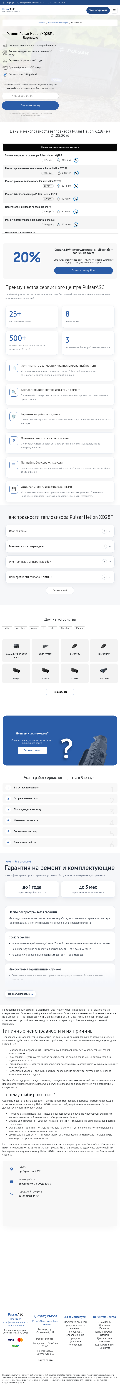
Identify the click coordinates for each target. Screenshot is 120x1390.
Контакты (104, 1341)
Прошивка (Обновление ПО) (21, 232)
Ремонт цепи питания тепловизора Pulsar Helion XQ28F (36, 168)
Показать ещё (60, 590)
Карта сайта (45, 1360)
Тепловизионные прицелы (74, 1336)
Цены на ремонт (104, 1331)
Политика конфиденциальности (15, 1321)
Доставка (104, 1325)
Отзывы (104, 1334)
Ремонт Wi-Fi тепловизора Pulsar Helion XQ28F (31, 194)
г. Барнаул (9, 3)
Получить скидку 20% (83, 270)
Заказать (76, 160)
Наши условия (16, 1325)
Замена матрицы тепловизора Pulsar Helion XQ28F (33, 155)
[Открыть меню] (114, 10)
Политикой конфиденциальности (36, 115)
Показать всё (60, 691)
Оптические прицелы (75, 1322)
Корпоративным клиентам (104, 1346)
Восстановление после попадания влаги (28, 206)
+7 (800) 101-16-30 (58, 3)
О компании (104, 1322)
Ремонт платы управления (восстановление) (30, 219)
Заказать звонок (32, 750)
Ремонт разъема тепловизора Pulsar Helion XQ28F (33, 181)
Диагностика (104, 1338)
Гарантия (104, 1328)
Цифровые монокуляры (75, 1343)
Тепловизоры (74, 1331)
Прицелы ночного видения (75, 1327)
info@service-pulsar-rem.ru (47, 1323)
